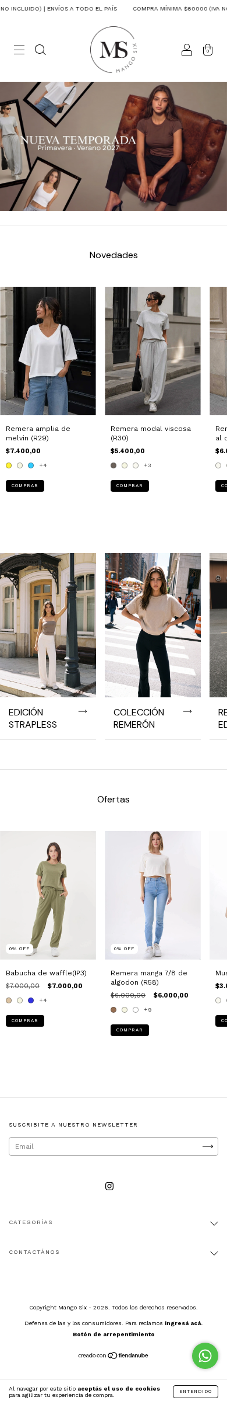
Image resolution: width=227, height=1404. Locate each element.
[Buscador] (40, 51)
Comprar (25, 485)
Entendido (195, 1391)
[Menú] (19, 51)
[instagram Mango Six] (109, 1187)
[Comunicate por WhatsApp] (205, 1356)
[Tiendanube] (113, 1357)
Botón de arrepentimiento (114, 1334)
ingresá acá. (184, 1323)
